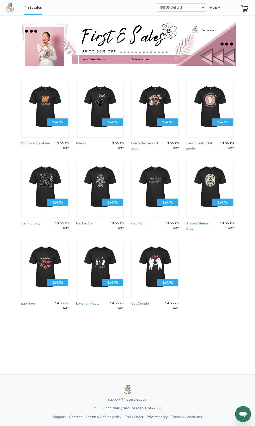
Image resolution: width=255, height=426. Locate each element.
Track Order (134, 417)
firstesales (33, 7)
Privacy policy (157, 417)
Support (59, 417)
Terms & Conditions (186, 417)
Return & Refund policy (103, 417)
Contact (75, 417)
